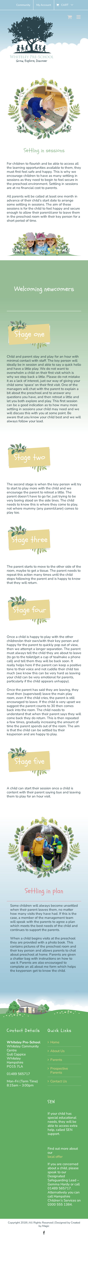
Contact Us (58, 1081)
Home (54, 1042)
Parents (56, 1060)
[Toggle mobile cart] (69, 17)
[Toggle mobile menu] (78, 17)
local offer (55, 1156)
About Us (57, 1051)
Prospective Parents (59, 1070)
